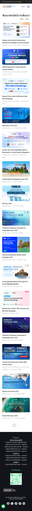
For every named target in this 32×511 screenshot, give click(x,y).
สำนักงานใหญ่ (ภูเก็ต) (16, 440)
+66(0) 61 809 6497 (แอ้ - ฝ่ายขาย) (16, 451)
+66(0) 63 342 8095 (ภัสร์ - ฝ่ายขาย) (16, 460)
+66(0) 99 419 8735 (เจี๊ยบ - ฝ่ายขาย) (16, 455)
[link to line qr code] (16, 484)
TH (24, 6)
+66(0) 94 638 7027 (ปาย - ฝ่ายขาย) (16, 449)
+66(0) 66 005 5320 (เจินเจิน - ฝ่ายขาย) (16, 446)
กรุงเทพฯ (16, 453)
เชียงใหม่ (16, 462)
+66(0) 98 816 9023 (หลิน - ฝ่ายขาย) (16, 464)
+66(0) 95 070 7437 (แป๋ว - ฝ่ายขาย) (16, 444)
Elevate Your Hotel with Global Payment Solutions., (11, 1)
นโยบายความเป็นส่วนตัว (16, 499)
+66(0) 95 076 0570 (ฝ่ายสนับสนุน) (16, 442)
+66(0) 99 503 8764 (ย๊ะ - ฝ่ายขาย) (16, 458)
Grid (23, 19)
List (28, 19)
